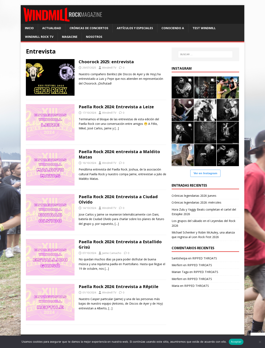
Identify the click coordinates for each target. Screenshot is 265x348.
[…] (117, 128)
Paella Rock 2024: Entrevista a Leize (116, 107)
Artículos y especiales (135, 28)
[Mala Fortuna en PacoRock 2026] (228, 110)
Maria (175, 286)
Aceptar (236, 341)
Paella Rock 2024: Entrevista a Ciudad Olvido (118, 199)
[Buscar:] (205, 54)
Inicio (29, 28)
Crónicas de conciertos (89, 28)
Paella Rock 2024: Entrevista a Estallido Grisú (120, 244)
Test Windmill (204, 28)
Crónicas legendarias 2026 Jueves (194, 196)
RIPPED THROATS (204, 258)
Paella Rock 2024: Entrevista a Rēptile (118, 286)
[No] (260, 342)
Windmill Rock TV (39, 37)
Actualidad (51, 28)
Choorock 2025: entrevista (106, 61)
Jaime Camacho (111, 253)
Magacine (69, 37)
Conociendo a (172, 28)
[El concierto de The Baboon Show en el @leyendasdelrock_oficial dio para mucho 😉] (228, 87)
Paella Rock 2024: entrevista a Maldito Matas (119, 154)
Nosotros (94, 37)
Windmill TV (109, 67)
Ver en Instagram (205, 173)
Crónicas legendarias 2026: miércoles (196, 202)
